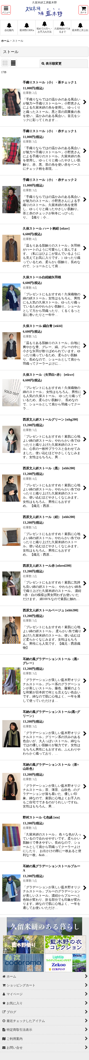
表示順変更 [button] (54, 63)
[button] (6, 10)
